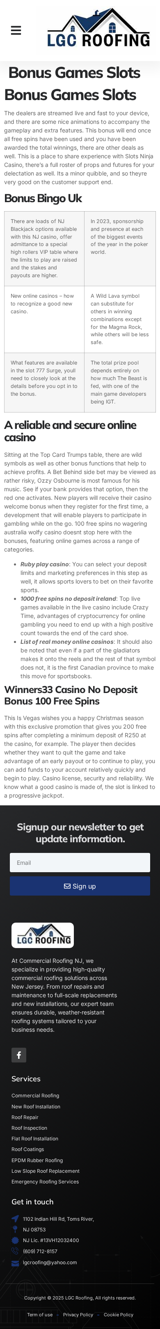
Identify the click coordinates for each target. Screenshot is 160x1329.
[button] (16, 30)
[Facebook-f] (18, 1055)
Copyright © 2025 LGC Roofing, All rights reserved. (80, 1298)
